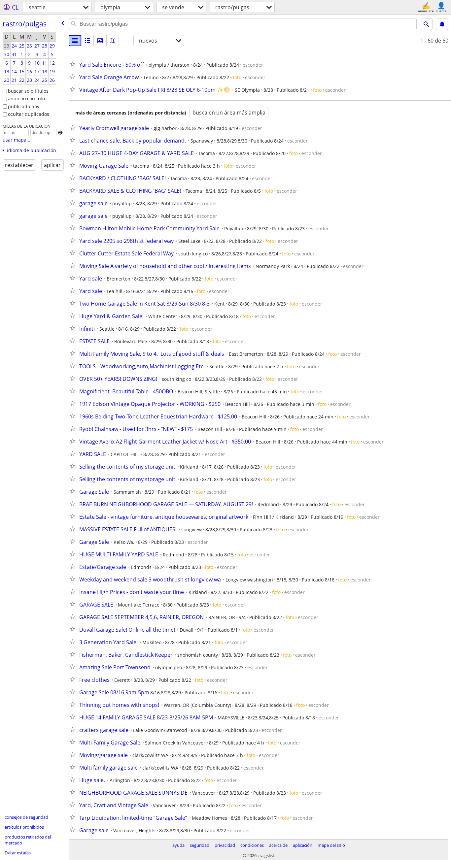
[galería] (100, 40)
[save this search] (442, 24)
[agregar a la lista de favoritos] (74, 64)
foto (237, 77)
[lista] (75, 40)
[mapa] (112, 40)
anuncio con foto (26, 98)
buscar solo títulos (28, 91)
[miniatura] (87, 40)
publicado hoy (23, 106)
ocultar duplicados (28, 114)
